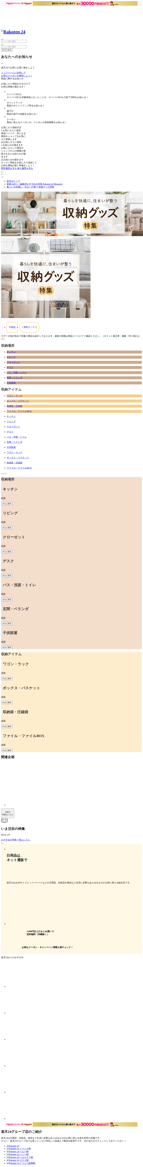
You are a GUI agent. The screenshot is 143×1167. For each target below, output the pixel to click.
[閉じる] (2, 63)
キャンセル (6, 50)
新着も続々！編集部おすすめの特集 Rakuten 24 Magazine (34, 184)
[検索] (2, 44)
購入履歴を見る (25, 168)
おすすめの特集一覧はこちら (15, 840)
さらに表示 (6, 504)
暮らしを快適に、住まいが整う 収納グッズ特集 (30, 187)
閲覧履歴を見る (9, 168)
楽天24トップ (13, 181)
